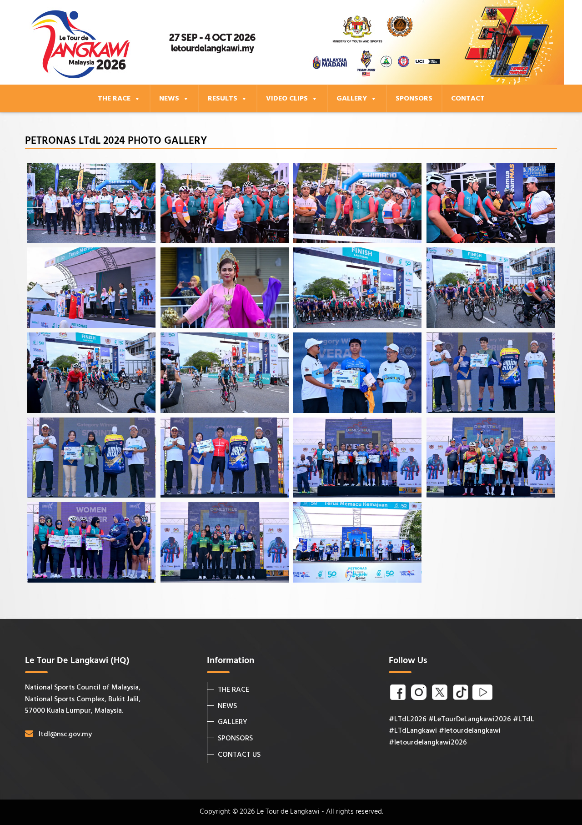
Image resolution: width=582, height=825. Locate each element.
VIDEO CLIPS (287, 99)
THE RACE (114, 99)
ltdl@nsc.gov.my (65, 734)
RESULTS (222, 99)
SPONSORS (414, 99)
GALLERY (351, 99)
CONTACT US (239, 755)
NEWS (169, 99)
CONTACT (468, 99)
